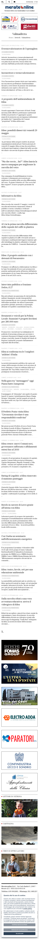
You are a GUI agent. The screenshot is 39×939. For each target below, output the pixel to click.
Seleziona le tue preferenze (19, 930)
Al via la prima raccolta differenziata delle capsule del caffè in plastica (19, 225)
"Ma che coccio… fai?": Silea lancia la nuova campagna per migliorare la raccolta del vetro (19, 164)
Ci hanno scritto (8, 52)
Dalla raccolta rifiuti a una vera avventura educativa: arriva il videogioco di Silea (16, 601)
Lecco (4, 329)
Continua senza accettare (19, 924)
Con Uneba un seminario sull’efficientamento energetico (16, 537)
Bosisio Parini (29, 327)
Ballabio (19, 327)
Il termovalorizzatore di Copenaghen (19, 48)
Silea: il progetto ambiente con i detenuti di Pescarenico (17, 257)
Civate (33, 389)
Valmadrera (6, 54)
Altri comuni (6, 391)
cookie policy (27, 908)
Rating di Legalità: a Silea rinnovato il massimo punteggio (18, 477)
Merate (4, 327)
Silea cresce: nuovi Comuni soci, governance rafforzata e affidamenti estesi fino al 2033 (19, 446)
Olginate (18, 329)
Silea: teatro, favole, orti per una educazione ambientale (17, 571)
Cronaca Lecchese (8, 136)
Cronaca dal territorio (10, 290)
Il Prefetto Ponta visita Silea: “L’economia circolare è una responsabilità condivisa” (15, 414)
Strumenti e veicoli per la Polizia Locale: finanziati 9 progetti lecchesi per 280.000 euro (19, 318)
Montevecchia (7, 389)
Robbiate (12, 327)
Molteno (11, 329)
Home (11, 38)
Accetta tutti (19, 933)
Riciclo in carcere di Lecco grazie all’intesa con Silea (17, 506)
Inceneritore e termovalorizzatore (18, 72)
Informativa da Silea (11, 195)
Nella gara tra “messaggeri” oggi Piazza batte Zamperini (17, 382)
